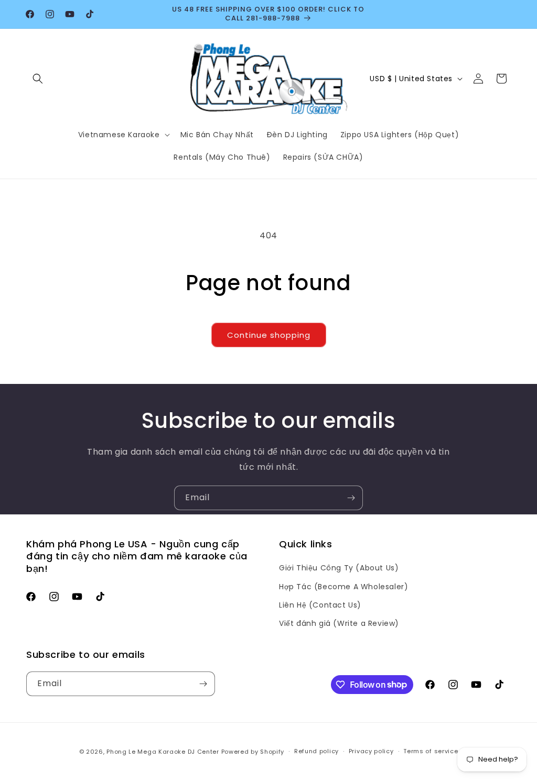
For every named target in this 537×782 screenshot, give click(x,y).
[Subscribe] (350, 498)
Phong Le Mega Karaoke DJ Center (162, 751)
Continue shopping (268, 334)
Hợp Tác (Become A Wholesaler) (343, 586)
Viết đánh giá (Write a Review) (339, 623)
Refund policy (316, 751)
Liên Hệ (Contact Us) (320, 605)
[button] (37, 78)
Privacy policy (371, 751)
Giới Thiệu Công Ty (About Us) (339, 568)
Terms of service (430, 751)
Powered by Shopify (253, 751)
